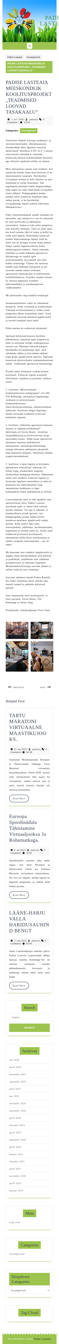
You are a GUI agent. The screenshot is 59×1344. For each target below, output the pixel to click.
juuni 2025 (15, 1089)
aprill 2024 (15, 1118)
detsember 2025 (17, 1074)
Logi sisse (14, 1222)
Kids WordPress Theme (20, 1339)
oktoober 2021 (17, 1161)
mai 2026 (14, 1060)
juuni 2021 (15, 1169)
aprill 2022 (15, 1147)
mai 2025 (14, 1096)
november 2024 (17, 1103)
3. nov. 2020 (17, 119)
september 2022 (17, 1140)
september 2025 (17, 1081)
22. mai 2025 (20, 749)
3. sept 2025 (20, 941)
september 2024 (17, 1111)
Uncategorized (33, 57)
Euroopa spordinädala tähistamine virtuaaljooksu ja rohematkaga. (27, 828)
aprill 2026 (15, 1067)
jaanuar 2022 (16, 1154)
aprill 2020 (15, 1183)
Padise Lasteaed (14, 57)
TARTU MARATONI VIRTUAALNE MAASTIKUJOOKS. (27, 727)
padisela (33, 119)
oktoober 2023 (17, 1125)
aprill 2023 (15, 1132)
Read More (21, 798)
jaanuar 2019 (16, 1190)
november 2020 (17, 1176)
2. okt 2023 (19, 850)
